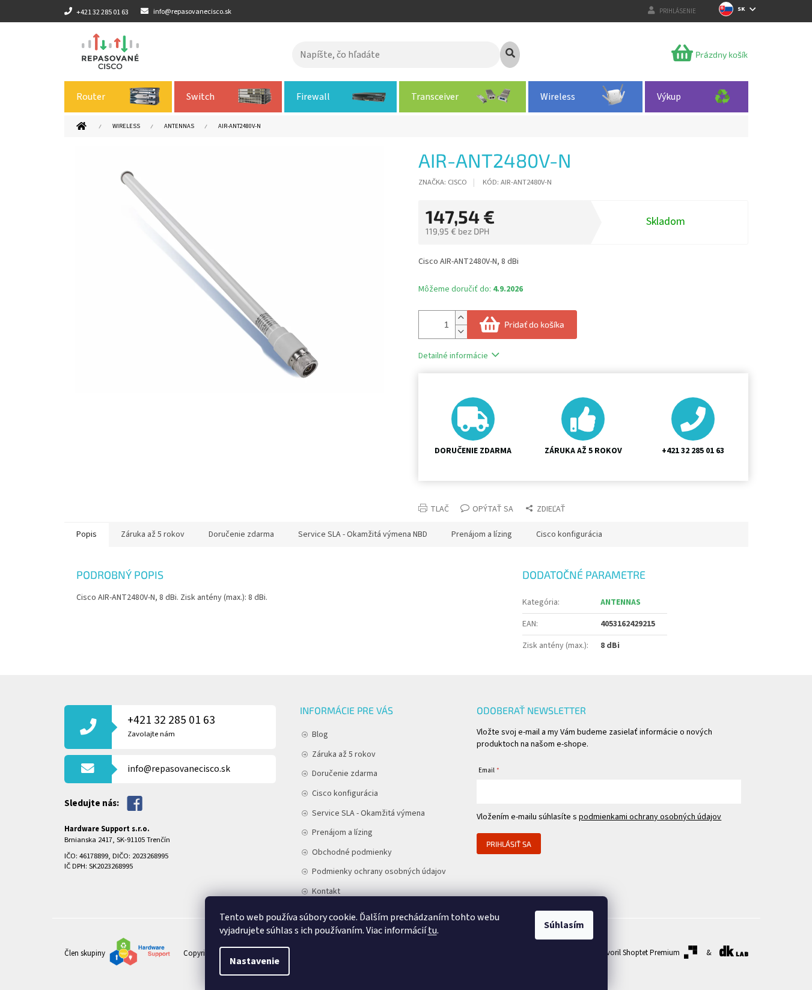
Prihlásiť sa (508, 844)
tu (432, 930)
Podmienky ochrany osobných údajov (379, 872)
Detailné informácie (453, 356)
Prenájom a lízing (342, 833)
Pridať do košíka (534, 324)
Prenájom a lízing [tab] (481, 534)
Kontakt (326, 891)
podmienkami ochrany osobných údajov (650, 817)
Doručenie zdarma (344, 774)
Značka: (442, 182)
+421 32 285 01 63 (171, 726)
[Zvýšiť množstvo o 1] (461, 318)
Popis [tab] (86, 534)
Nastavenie (254, 961)
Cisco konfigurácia (345, 793)
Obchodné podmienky (352, 852)
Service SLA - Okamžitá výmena (368, 813)
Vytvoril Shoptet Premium (638, 952)
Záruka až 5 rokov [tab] (153, 534)
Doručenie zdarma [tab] (241, 534)
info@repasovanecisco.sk (178, 768)
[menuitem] (118, 96)
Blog (320, 735)
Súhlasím (564, 925)
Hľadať (510, 54)
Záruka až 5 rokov (344, 754)
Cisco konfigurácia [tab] (569, 534)
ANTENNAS (620, 602)
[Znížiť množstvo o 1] (461, 331)
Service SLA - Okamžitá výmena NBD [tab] (362, 534)
